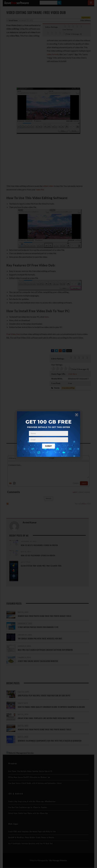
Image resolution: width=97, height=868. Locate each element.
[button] (77, 415)
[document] (48, 434)
